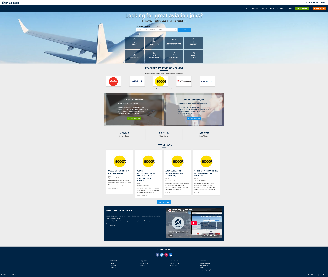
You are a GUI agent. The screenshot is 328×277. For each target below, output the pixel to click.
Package (280, 8)
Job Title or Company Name (143, 26)
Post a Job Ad (144, 263)
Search (184, 29)
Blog (272, 8)
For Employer (320, 8)
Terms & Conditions (313, 274)
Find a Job (254, 8)
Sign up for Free (174, 263)
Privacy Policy (323, 274)
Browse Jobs (173, 265)
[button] (157, 88)
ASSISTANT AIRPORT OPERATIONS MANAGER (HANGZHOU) (175, 173)
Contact (289, 8)
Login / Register (135, 118)
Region (158, 26)
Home (246, 8)
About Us (264, 8)
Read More (113, 225)
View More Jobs (164, 202)
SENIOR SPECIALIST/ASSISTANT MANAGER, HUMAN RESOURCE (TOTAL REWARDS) (146, 176)
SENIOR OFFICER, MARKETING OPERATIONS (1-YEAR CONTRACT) (206, 173)
